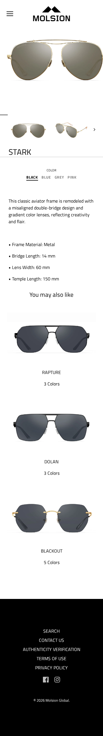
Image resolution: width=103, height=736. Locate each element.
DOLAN (51, 461)
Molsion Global (57, 700)
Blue (46, 177)
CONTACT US (51, 640)
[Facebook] (46, 679)
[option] (29, 130)
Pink (72, 177)
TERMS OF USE (51, 658)
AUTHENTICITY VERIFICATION (51, 649)
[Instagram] (57, 679)
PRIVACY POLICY (51, 667)
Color (52, 170)
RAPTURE (51, 372)
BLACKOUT (51, 550)
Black (32, 177)
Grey (59, 177)
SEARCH (51, 631)
